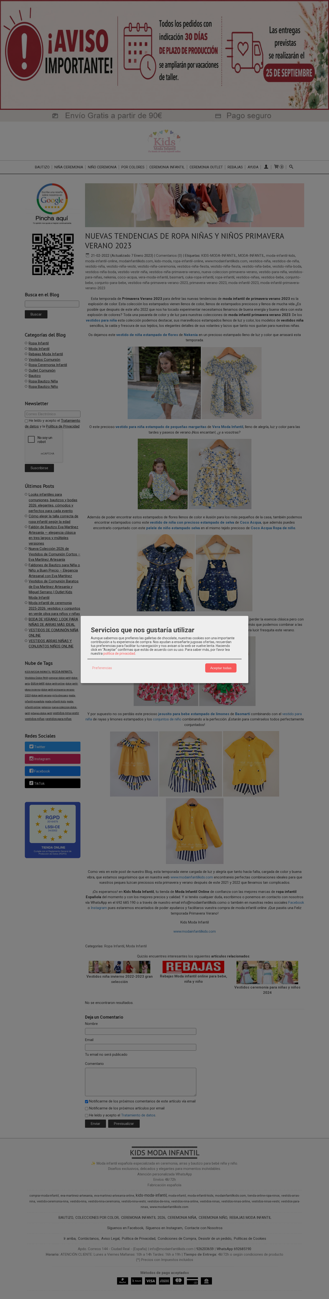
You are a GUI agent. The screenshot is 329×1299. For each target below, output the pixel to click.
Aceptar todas (220, 668)
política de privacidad (119, 653)
